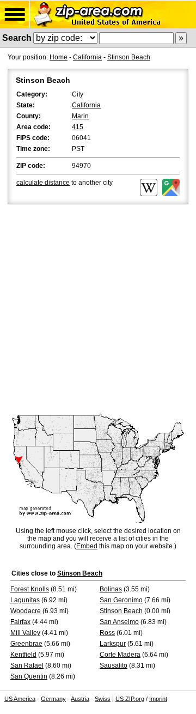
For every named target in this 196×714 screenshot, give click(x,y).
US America (19, 698)
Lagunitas (25, 600)
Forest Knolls (29, 589)
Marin (80, 116)
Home (59, 57)
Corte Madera (120, 654)
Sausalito (113, 665)
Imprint (158, 698)
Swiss (103, 698)
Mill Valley (25, 633)
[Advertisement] (98, 310)
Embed (86, 546)
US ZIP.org (129, 698)
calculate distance (43, 182)
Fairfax (20, 622)
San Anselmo (119, 622)
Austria (80, 698)
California (87, 57)
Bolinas (111, 589)
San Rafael (27, 665)
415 (77, 127)
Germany (53, 698)
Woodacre (25, 611)
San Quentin (28, 676)
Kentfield (23, 654)
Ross (107, 633)
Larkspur (113, 644)
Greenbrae (26, 644)
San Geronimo (121, 600)
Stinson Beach (128, 57)
